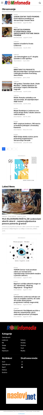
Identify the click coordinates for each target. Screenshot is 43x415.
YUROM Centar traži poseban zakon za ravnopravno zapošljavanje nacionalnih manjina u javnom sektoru (27, 272)
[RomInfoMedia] (17, 2)
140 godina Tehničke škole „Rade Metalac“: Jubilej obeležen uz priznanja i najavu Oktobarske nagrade (27, 86)
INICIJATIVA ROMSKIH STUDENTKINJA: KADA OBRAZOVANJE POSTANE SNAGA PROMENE (26, 32)
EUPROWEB (21, 413)
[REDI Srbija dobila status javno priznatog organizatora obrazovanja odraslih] (7, 139)
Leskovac (16, 41)
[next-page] (16, 149)
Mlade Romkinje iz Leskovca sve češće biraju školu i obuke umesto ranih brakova (27, 112)
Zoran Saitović (18, 22)
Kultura (16, 281)
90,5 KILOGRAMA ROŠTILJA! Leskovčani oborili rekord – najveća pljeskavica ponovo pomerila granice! (21, 221)
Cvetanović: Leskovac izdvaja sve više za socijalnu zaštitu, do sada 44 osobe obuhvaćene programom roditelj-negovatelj (27, 299)
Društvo (16, 14)
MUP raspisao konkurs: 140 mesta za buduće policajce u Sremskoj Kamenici (27, 125)
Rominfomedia (18, 37)
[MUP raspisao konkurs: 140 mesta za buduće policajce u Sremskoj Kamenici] (7, 126)
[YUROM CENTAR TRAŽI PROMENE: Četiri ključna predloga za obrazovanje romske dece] (7, 19)
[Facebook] (22, 362)
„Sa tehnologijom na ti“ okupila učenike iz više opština (26, 58)
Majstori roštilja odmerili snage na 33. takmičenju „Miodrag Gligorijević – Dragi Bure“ (27, 285)
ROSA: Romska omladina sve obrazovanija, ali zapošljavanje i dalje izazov (26, 99)
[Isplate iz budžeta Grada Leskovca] (7, 46)
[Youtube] (22, 367)
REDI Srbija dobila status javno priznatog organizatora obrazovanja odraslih (26, 138)
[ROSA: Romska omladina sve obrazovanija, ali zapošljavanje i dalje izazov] (7, 100)
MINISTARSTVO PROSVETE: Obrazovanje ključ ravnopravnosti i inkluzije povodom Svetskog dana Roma (27, 72)
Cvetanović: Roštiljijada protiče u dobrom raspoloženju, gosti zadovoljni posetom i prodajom (27, 312)
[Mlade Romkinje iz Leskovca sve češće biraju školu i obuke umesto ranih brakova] (7, 113)
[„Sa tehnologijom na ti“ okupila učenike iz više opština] (7, 59)
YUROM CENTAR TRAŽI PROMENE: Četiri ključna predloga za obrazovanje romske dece (27, 18)
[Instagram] (22, 364)
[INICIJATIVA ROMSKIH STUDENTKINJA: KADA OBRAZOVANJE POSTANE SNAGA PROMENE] (7, 32)
